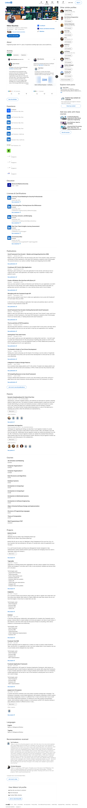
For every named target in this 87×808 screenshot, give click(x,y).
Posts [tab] (9, 55)
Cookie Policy (54, 804)
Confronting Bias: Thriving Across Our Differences (26, 205)
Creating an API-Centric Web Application (20, 267)
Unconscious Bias (17, 236)
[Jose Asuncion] (9, 712)
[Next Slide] (56, 76)
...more (26, 84)
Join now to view (12, 779)
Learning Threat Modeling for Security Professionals (27, 196)
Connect (69, 14)
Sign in (78, 2)
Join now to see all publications (16, 387)
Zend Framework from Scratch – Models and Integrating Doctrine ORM (28, 254)
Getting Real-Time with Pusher (17, 334)
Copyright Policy (61, 804)
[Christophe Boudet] (30, 447)
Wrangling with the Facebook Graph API (19, 293)
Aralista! (10, 615)
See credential (15, 202)
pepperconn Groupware (15, 690)
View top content (70, 106)
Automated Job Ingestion (15, 425)
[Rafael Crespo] (25, 447)
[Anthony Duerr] (13, 447)
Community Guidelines (10, 806)
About (15, 804)
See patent (10, 422)
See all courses (66, 132)
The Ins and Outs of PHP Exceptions (18, 323)
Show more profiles (66, 79)
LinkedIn (14, 198)
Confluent (11, 68)
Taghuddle (11, 561)
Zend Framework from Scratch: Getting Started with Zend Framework (28, 310)
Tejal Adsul (40, 65)
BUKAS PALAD (12, 533)
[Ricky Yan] (17, 419)
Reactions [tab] (23, 55)
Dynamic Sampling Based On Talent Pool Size (21, 397)
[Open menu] (55, 21)
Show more (11, 411)
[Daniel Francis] (21, 419)
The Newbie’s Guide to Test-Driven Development (22, 349)
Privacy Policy (34, 804)
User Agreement (27, 804)
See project (10, 557)
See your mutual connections (18, 31)
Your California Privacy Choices (44, 804)
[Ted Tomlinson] (13, 419)
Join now (70, 2)
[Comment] (19, 94)
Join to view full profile (15, 798)
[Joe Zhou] (9, 419)
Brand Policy (68, 804)
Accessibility (20, 804)
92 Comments (17, 91)
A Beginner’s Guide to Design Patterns (19, 362)
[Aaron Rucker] (17, 447)
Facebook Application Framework (17, 664)
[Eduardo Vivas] (9, 447)
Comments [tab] (16, 55)
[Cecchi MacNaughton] (21, 447)
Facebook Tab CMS (13, 641)
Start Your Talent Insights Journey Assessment (25, 226)
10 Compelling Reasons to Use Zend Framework (22, 374)
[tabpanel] (32, 76)
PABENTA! (11, 592)
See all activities (12, 99)
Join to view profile (13, 35)
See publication (12, 264)
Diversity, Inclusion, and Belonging (22, 216)
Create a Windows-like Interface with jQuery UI (21, 280)
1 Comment (41, 91)
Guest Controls (75, 804)
